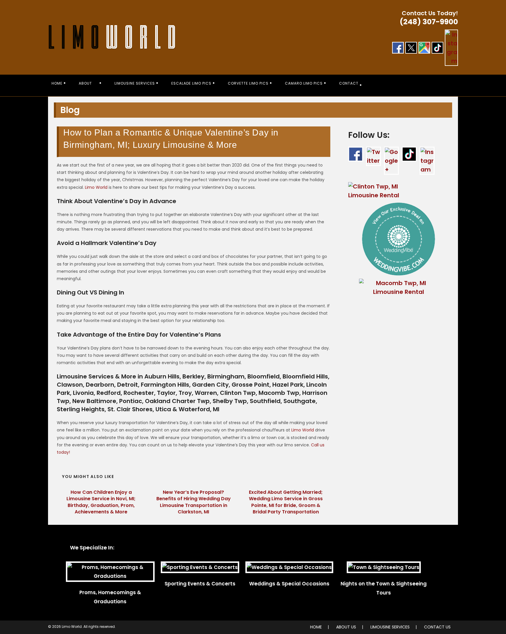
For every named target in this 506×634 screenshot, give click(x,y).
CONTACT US (437, 627)
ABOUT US (346, 627)
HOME (316, 627)
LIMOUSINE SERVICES (390, 627)
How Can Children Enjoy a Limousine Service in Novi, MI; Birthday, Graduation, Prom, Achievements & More (101, 502)
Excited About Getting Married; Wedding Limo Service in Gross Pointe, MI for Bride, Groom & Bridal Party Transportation (286, 502)
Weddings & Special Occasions (289, 583)
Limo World (96, 187)
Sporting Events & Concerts (200, 583)
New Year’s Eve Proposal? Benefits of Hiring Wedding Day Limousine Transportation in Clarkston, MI (193, 502)
